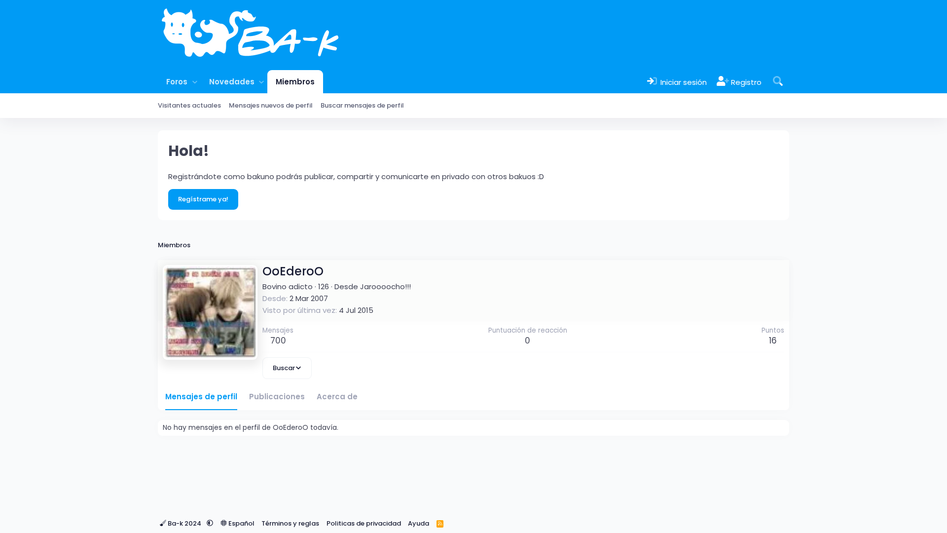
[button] (194, 81)
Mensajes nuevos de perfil (271, 105)
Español (241, 523)
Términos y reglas (290, 523)
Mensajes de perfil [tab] (201, 396)
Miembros (295, 81)
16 (773, 340)
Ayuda (418, 523)
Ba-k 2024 (184, 523)
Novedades (232, 81)
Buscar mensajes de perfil (362, 105)
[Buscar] (777, 82)
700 (278, 340)
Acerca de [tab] (337, 396)
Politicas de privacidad (364, 523)
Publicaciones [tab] (277, 396)
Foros (176, 81)
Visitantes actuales (189, 105)
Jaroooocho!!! (385, 286)
